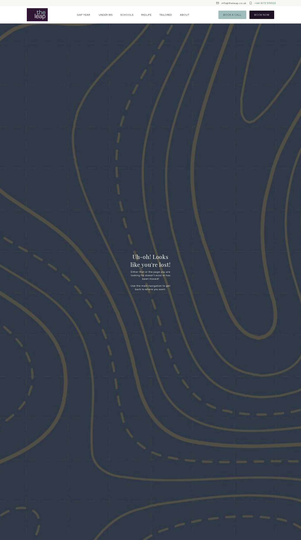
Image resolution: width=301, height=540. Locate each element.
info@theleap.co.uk (233, 3)
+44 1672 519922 (265, 3)
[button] (83, 15)
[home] (37, 14)
